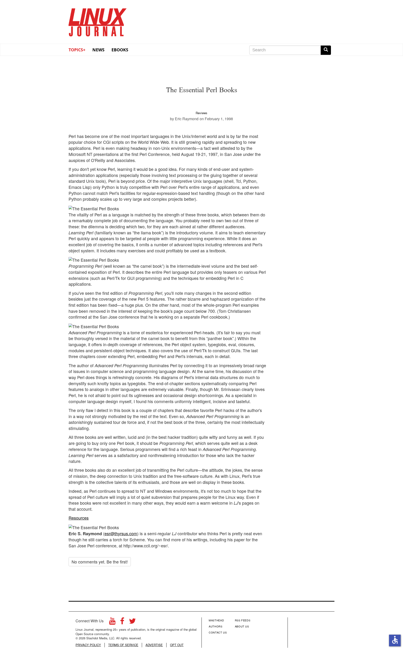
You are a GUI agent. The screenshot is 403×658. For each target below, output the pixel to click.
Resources (79, 518)
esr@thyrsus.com (120, 533)
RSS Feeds (242, 620)
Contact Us (218, 632)
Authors (215, 626)
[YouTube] (112, 622)
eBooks (119, 50)
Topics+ (77, 50)
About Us (242, 626)
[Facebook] (122, 622)
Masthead (216, 620)
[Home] (98, 21)
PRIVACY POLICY (88, 645)
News (98, 50)
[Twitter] (132, 622)
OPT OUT (177, 645)
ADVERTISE (154, 645)
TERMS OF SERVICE (123, 645)
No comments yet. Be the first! (100, 562)
